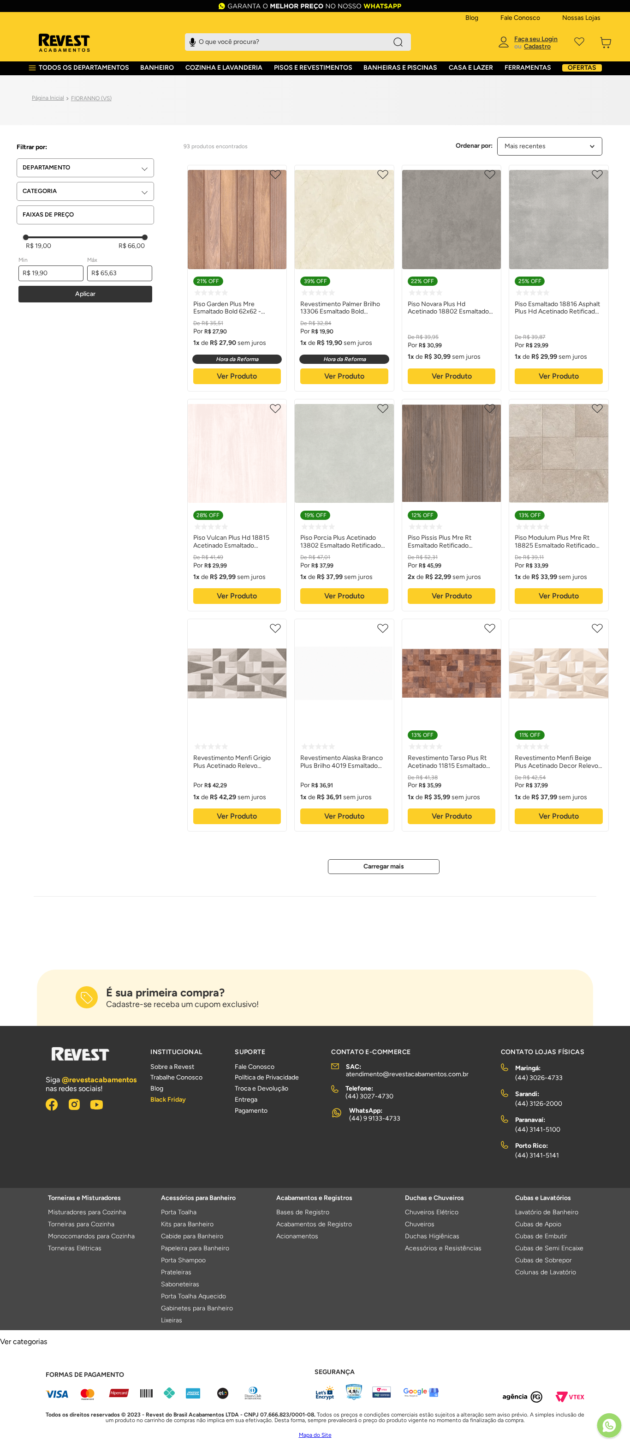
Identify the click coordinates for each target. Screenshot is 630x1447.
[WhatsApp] (609, 1426)
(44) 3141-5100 (537, 1129)
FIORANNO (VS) (91, 98)
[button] (88, 167)
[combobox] (298, 42)
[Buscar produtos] (398, 42)
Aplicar (85, 294)
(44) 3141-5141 (537, 1155)
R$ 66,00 (132, 246)
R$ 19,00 (38, 246)
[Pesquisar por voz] (192, 41)
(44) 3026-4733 (539, 1078)
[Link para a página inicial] (48, 98)
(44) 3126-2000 (538, 1104)
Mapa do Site (315, 1435)
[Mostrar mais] (384, 866)
